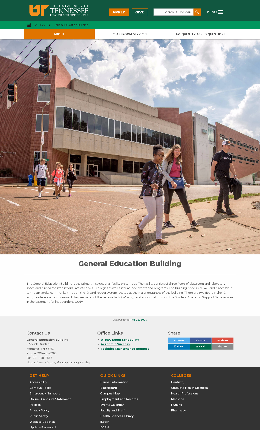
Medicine (177, 399)
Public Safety (39, 416)
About (59, 34)
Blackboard (108, 388)
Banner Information (114, 382)
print (223, 346)
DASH (104, 427)
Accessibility (38, 382)
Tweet (183, 341)
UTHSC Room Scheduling (120, 339)
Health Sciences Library (117, 416)
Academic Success (115, 344)
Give (139, 12)
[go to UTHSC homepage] (27, 25)
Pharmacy (178, 410)
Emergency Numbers (45, 393)
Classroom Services (129, 34)
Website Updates (42, 421)
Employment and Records (119, 399)
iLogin (104, 421)
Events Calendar (112, 404)
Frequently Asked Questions (201, 34)
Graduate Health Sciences (189, 388)
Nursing (176, 404)
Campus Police (40, 388)
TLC (42, 25)
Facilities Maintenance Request (125, 348)
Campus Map (110, 393)
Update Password (43, 427)
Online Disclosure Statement (50, 399)
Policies (35, 404)
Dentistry (177, 382)
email (201, 346)
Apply (118, 12)
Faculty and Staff (112, 410)
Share (205, 341)
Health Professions (184, 393)
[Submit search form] (197, 12)
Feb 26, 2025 (139, 319)
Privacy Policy (39, 410)
